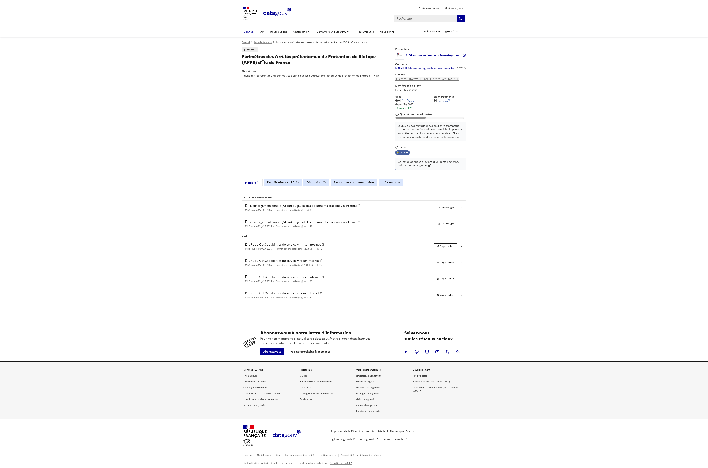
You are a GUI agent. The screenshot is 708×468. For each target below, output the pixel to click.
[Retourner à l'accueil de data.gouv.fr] (277, 13)
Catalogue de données (255, 387)
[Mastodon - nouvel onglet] (416, 351)
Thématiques (250, 375)
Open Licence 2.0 (339, 463)
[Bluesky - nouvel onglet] (427, 351)
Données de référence (255, 381)
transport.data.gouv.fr (368, 387)
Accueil (246, 42)
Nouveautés (366, 32)
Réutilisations (278, 32)
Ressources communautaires (354, 182)
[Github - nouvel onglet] (447, 351)
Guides (303, 375)
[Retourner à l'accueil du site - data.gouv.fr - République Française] (287, 435)
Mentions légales (327, 455)
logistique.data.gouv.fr (368, 411)
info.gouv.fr (367, 439)
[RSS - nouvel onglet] (458, 351)
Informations (391, 182)
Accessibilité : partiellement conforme (361, 455)
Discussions (316, 182)
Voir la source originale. (412, 165)
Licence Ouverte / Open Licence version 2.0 (427, 78)
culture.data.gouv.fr (366, 405)
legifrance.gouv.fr (341, 439)
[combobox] (429, 18)
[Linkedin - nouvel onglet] (406, 351)
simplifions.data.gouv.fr (368, 375)
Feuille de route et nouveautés (316, 381)
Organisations (301, 32)
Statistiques (306, 399)
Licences (247, 455)
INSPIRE (404, 152)
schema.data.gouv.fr (254, 405)
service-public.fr (393, 439)
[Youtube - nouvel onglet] (437, 351)
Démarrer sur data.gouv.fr (332, 32)
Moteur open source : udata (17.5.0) (431, 381)
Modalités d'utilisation (268, 455)
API (262, 32)
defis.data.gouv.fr (365, 399)
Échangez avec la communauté (316, 393)
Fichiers (252, 182)
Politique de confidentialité (299, 455)
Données (248, 32)
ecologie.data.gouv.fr (367, 393)
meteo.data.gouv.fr (366, 381)
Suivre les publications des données (262, 393)
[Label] (397, 147)
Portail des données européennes (261, 399)
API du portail (420, 375)
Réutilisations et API (283, 182)
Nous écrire (387, 32)
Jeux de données (263, 42)
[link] (429, 8)
